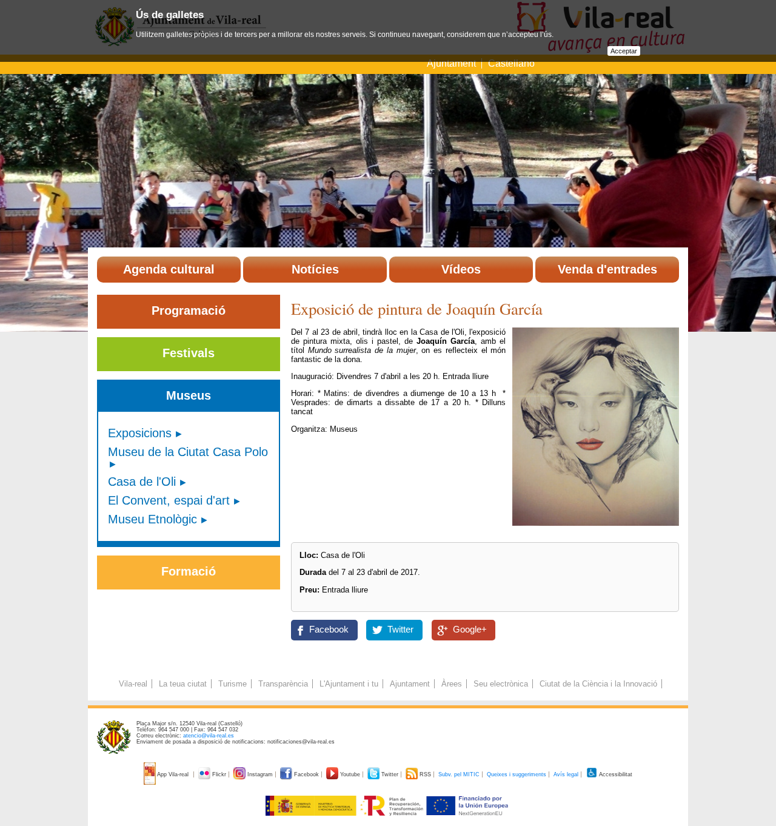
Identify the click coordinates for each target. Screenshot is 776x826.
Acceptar (623, 51)
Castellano (511, 63)
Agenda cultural (169, 269)
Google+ (470, 629)
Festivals (188, 353)
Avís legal (566, 774)
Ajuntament (451, 63)
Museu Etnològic (152, 519)
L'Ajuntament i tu (348, 683)
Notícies (315, 269)
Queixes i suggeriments (516, 774)
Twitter (400, 629)
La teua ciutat (183, 683)
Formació (188, 571)
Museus (188, 395)
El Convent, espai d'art (169, 500)
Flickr (219, 774)
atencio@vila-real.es (208, 736)
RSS (425, 774)
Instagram (260, 774)
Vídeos (461, 269)
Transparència (283, 683)
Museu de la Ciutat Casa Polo (188, 451)
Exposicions (140, 433)
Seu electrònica (500, 683)
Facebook (329, 629)
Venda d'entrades (607, 269)
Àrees (451, 683)
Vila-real (133, 683)
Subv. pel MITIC (459, 774)
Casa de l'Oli (142, 481)
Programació (189, 310)
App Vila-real (173, 774)
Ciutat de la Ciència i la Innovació (598, 683)
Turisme (232, 683)
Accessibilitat (615, 774)
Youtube (350, 774)
